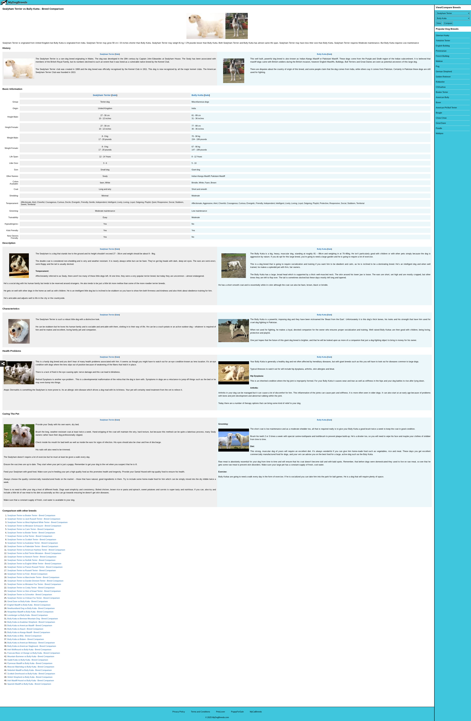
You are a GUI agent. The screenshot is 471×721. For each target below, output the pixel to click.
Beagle (439, 113)
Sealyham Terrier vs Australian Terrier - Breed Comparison (32, 543)
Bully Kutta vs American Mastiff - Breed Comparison (29, 625)
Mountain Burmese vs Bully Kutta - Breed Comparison (30, 656)
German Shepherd (444, 71)
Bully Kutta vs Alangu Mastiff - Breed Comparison (28, 632)
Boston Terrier (442, 92)
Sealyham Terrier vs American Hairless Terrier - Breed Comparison (36, 550)
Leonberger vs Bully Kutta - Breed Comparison (27, 615)
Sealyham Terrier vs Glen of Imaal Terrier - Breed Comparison (34, 591)
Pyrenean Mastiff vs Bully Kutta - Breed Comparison (29, 663)
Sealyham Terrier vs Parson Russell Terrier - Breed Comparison (35, 567)
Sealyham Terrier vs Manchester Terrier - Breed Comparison (33, 577)
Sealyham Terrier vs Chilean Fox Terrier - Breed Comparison (33, 598)
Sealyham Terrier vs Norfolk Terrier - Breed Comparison (31, 560)
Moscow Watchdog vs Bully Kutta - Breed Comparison (30, 667)
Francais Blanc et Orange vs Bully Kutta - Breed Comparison (33, 653)
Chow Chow (441, 118)
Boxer (438, 102)
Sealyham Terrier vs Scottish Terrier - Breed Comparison (31, 540)
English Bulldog (443, 46)
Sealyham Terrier (107, 54)
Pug (437, 66)
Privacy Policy (178, 712)
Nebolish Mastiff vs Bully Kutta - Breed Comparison (29, 670)
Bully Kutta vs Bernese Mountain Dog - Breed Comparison (32, 619)
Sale (117, 54)
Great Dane (441, 123)
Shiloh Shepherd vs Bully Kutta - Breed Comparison (29, 677)
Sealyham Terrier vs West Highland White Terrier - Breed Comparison (37, 522)
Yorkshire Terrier (443, 41)
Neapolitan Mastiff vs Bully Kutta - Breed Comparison (30, 612)
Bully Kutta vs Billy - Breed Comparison (24, 636)
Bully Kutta (322, 54)
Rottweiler (440, 82)
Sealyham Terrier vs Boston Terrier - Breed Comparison (31, 515)
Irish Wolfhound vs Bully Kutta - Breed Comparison (29, 650)
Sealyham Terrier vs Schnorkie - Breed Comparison (29, 595)
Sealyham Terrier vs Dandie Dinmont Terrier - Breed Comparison (35, 581)
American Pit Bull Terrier (446, 108)
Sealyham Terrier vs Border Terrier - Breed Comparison (31, 533)
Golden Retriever (443, 77)
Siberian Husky (442, 35)
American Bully (442, 97)
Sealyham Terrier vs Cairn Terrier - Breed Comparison (30, 529)
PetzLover (220, 712)
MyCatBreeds (256, 712)
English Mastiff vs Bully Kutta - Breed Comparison (29, 605)
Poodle (439, 128)
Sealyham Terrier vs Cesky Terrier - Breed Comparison (31, 588)
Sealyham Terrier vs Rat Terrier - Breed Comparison (29, 536)
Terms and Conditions (200, 712)
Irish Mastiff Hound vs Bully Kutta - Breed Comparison (30, 680)
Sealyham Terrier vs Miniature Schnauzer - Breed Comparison (34, 526)
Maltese (439, 61)
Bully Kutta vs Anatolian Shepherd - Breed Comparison (31, 622)
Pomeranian (441, 51)
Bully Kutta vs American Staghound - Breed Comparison (31, 646)
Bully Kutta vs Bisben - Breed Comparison (25, 639)
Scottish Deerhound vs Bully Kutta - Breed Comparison (31, 674)
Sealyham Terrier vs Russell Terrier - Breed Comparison (31, 570)
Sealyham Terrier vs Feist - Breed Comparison (27, 574)
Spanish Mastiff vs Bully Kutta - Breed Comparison (29, 684)
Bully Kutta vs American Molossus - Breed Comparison (31, 643)
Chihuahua (440, 87)
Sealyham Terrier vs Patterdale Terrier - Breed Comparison (32, 546)
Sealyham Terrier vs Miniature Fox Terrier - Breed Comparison (34, 584)
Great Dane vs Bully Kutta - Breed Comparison (27, 601)
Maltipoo (439, 133)
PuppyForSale (237, 712)
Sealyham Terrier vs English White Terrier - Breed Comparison (34, 564)
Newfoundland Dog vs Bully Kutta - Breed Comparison (31, 608)
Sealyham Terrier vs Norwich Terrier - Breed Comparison (31, 557)
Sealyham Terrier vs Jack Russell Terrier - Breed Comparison (33, 519)
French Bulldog (442, 56)
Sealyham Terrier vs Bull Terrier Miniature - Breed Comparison (34, 553)
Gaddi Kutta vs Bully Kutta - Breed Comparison (27, 660)
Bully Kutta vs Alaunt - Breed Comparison (25, 629)
